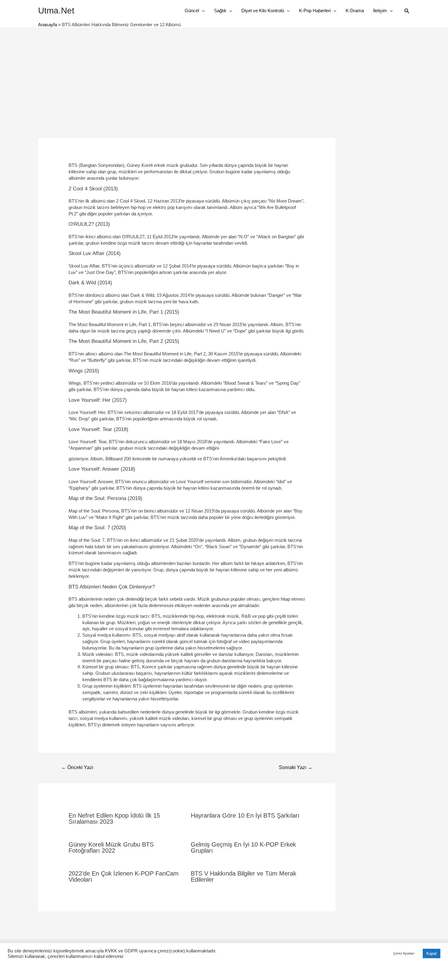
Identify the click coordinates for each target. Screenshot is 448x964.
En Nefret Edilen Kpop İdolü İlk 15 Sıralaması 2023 (114, 818)
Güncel (192, 10)
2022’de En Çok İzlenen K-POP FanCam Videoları (124, 876)
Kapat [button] (431, 953)
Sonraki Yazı (295, 767)
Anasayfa (47, 24)
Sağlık (220, 10)
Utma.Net (56, 10)
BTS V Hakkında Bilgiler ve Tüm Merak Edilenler (243, 876)
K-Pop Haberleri (315, 10)
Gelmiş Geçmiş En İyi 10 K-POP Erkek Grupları (243, 847)
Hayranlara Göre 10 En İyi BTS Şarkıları (245, 815)
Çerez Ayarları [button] (403, 953)
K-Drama (355, 10)
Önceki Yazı (77, 767)
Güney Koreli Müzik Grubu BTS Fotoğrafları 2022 (111, 847)
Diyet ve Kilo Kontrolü (262, 10)
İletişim (380, 10)
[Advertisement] (224, 74)
